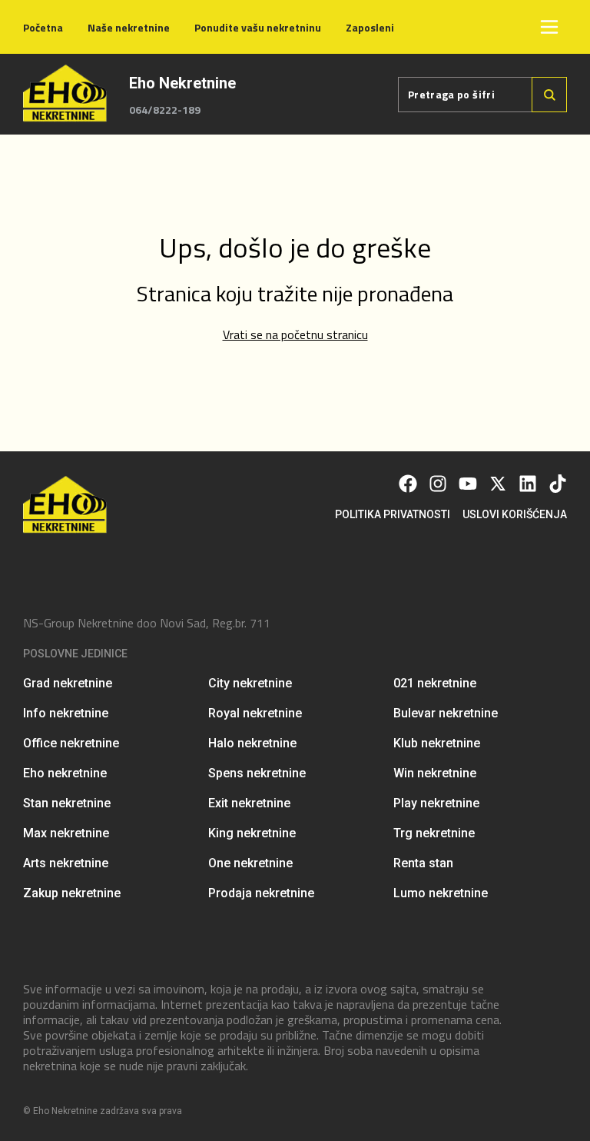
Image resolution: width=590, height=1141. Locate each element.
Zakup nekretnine (72, 893)
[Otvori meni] (549, 27)
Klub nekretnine (436, 743)
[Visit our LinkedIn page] (528, 483)
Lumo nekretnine (440, 893)
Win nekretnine (434, 773)
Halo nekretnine (252, 743)
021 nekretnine (434, 683)
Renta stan (423, 863)
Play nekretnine (436, 803)
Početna (43, 27)
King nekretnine (252, 833)
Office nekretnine (71, 743)
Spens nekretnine (257, 773)
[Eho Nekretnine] (66, 94)
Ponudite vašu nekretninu (257, 27)
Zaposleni (370, 27)
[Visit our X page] (498, 483)
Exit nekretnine (249, 803)
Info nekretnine (65, 713)
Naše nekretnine (129, 27)
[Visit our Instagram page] (438, 483)
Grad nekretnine (67, 683)
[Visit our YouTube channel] (468, 483)
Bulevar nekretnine (445, 713)
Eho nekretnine (65, 773)
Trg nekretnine (434, 833)
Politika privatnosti (392, 514)
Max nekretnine (66, 833)
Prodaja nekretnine (261, 893)
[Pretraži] (549, 94)
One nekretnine (250, 863)
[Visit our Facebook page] (408, 483)
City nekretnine (250, 683)
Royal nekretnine (255, 713)
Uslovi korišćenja (514, 514)
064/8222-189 (165, 110)
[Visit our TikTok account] (558, 483)
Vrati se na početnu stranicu (295, 334)
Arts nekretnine (65, 863)
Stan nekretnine (67, 803)
